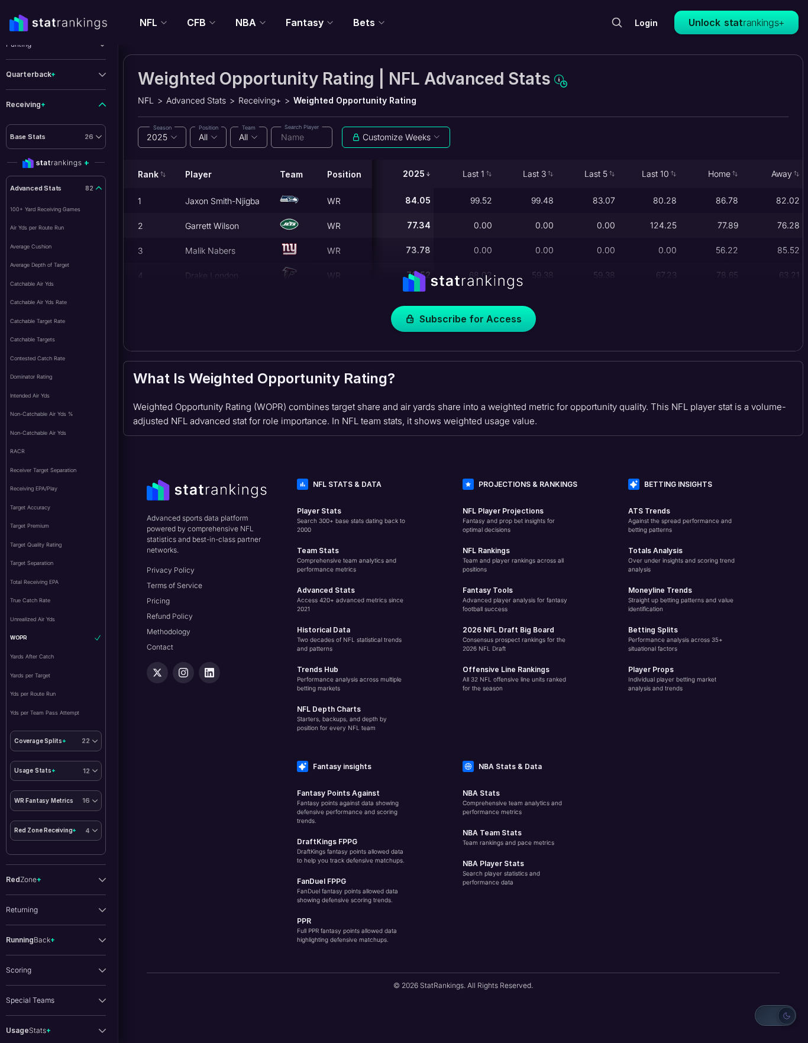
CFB (196, 22)
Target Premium (29, 525)
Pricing (158, 600)
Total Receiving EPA (34, 582)
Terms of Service (174, 585)
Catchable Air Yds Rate (38, 302)
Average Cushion (30, 246)
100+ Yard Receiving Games (45, 209)
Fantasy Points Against (338, 793)
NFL (148, 22)
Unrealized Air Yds (32, 619)
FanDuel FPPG (321, 881)
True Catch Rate (30, 600)
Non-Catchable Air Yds (38, 433)
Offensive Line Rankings (506, 669)
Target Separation (31, 563)
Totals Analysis (655, 550)
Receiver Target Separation (43, 470)
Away (781, 174)
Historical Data (323, 629)
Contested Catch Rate (37, 358)
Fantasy (305, 22)
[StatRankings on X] (157, 672)
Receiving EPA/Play (33, 488)
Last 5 (595, 174)
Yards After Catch (32, 656)
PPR (304, 920)
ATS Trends (649, 510)
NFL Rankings (486, 550)
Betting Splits (653, 629)
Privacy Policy (171, 570)
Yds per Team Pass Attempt (44, 712)
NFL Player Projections (503, 510)
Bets (364, 22)
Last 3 (534, 174)
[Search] (617, 22)
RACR (17, 451)
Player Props (651, 669)
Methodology (168, 631)
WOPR (18, 637)
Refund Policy (170, 616)
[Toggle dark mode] (775, 1015)
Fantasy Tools (488, 590)
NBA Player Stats (493, 863)
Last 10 (655, 174)
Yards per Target (30, 675)
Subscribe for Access (470, 319)
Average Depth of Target (39, 264)
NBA (245, 22)
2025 (414, 174)
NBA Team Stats (492, 832)
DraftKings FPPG (327, 841)
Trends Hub (317, 669)
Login (646, 23)
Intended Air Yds (30, 395)
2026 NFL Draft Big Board (508, 629)
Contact (160, 646)
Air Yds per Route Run (37, 227)
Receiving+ (259, 100)
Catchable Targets (32, 339)
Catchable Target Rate (37, 321)
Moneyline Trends (660, 590)
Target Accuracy (30, 507)
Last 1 (473, 174)
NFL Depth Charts (329, 709)
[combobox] (162, 137)
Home (719, 174)
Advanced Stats (196, 100)
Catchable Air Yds (32, 283)
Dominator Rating (31, 376)
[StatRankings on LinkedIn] (209, 672)
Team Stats (318, 550)
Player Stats (319, 510)
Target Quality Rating (36, 544)
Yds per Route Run (33, 693)
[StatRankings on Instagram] (183, 672)
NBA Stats (481, 793)
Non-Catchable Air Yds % (41, 414)
